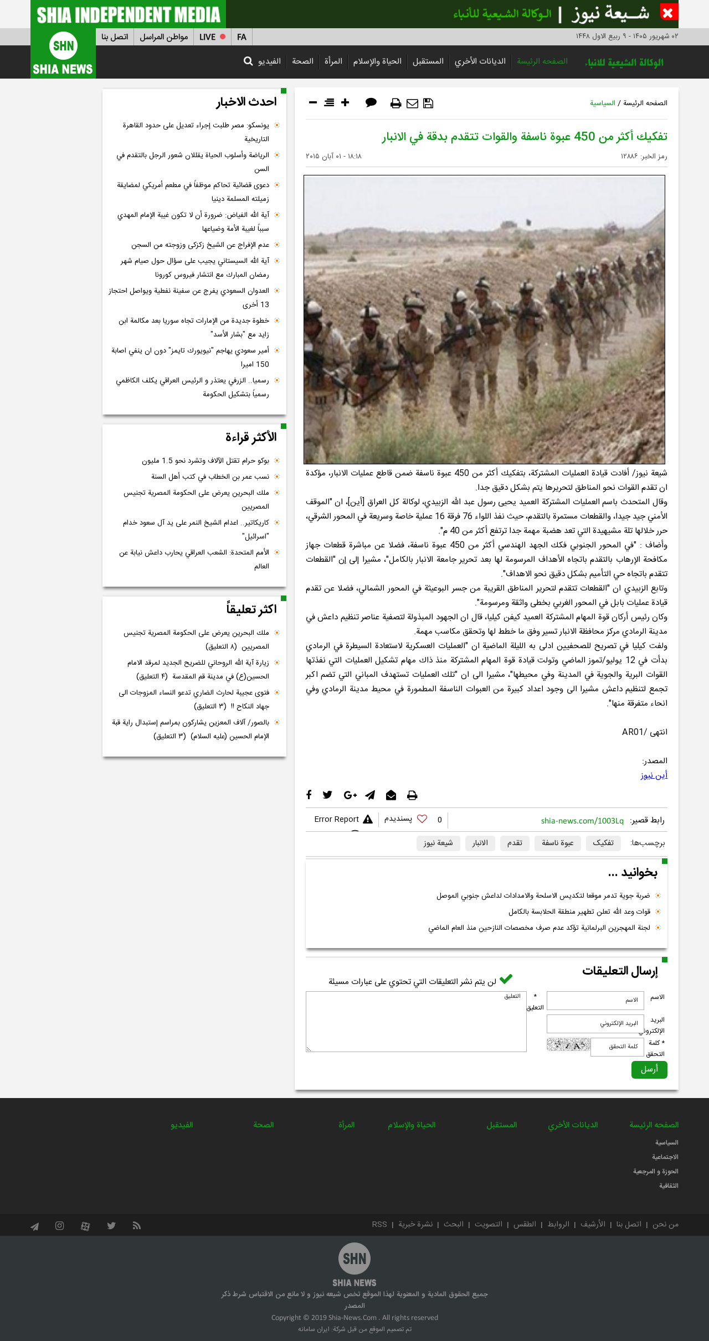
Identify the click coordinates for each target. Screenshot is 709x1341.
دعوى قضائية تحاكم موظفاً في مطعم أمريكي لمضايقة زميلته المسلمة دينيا (193, 192)
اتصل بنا (114, 37)
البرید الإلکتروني (651, 1025)
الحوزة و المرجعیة (656, 1171)
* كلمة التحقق (655, 1049)
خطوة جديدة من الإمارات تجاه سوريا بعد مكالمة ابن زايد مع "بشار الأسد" (194, 328)
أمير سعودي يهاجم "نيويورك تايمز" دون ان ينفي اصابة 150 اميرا (190, 358)
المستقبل (428, 62)
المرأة (333, 62)
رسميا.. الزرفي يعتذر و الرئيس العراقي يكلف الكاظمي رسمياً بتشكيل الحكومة (192, 388)
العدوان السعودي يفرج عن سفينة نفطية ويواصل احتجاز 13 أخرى (189, 298)
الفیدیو (269, 62)
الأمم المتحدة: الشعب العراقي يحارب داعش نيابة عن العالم (194, 560)
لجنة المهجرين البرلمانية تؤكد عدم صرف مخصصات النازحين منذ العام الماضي (539, 928)
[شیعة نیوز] (354, 14)
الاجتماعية (665, 1157)
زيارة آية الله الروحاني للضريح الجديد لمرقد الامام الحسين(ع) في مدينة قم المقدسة (198, 670)
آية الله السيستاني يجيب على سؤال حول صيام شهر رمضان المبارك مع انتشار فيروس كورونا (195, 268)
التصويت (488, 1224)
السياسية (602, 103)
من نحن (666, 1224)
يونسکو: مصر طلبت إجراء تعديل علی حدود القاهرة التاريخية (196, 133)
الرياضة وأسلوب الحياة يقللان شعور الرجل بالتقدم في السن (192, 162)
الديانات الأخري (480, 62)
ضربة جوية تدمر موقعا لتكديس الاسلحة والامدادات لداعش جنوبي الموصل (543, 896)
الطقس (524, 1224)
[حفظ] (428, 103)
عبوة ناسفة (558, 843)
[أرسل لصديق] (412, 103)
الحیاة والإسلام (377, 62)
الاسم (657, 997)
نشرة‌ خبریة (415, 1224)
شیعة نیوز (438, 843)
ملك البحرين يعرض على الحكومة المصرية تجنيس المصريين (196, 500)
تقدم (514, 843)
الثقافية (669, 1186)
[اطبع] (396, 103)
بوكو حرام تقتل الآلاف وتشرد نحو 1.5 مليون (205, 461)
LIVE (207, 37)
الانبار (480, 843)
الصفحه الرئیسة (542, 62)
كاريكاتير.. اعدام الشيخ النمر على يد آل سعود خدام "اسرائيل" (196, 530)
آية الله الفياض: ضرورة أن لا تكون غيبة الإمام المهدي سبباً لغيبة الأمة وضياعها (193, 222)
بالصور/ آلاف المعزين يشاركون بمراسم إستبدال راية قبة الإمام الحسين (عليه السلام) (190, 730)
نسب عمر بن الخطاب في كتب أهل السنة (210, 477)
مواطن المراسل (164, 37)
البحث (454, 1224)
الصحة (303, 62)
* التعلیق (535, 1002)
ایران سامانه (314, 1329)
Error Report (336, 819)
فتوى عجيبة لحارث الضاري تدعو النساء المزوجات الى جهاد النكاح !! (194, 700)
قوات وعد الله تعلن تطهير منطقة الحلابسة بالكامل (579, 912)
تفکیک (603, 843)
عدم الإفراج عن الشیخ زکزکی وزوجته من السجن (200, 245)
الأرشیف (592, 1224)
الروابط (558, 1224)
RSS (379, 1224)
